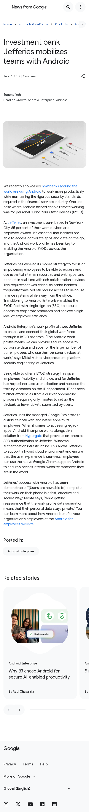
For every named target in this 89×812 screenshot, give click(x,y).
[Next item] (19, 710)
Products (61, 24)
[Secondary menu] (80, 7)
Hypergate (33, 436)
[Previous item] (8, 710)
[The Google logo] (11, 748)
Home (7, 24)
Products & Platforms (33, 24)
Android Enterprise (21, 551)
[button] (83, 76)
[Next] (82, 24)
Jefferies (14, 223)
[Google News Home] (29, 7)
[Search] (68, 7)
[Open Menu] (5, 7)
